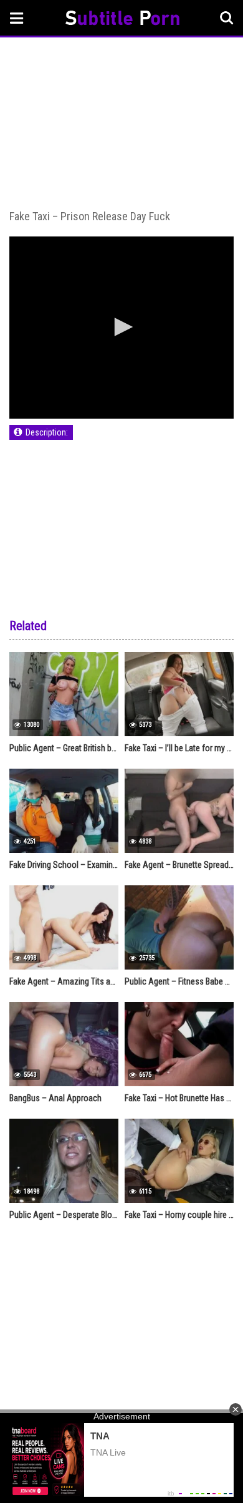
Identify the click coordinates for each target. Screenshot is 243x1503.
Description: (47, 432)
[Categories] (16, 17)
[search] (227, 18)
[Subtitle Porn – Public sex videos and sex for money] (122, 19)
